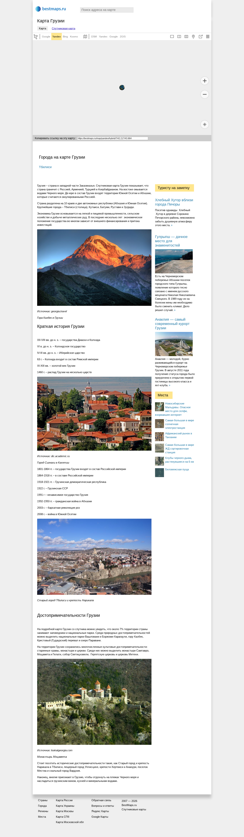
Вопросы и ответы (102, 805)
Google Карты (99, 816)
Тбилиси (45, 167)
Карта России (64, 800)
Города (42, 805)
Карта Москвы (65, 811)
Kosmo (74, 36)
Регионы (43, 811)
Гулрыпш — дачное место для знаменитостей (171, 241)
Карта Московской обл (70, 822)
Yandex (56, 36)
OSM (94, 36)
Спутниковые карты (134, 809)
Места (42, 816)
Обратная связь (101, 800)
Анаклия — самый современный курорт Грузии (172, 323)
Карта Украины (65, 805)
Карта (42, 28)
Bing (65, 36)
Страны (43, 800)
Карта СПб (62, 816)
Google (46, 36)
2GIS (123, 36)
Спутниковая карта (63, 28)
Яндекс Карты (100, 811)
